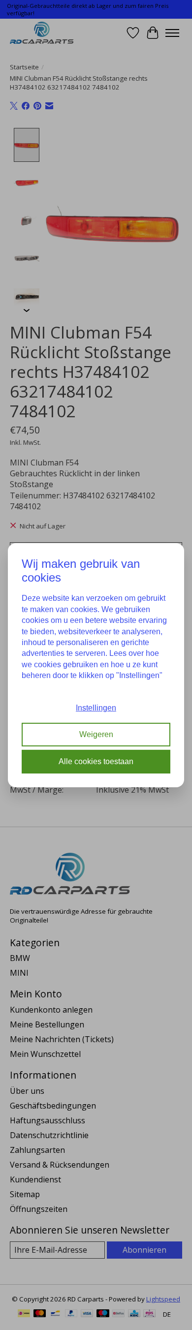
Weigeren (96, 734)
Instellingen (96, 708)
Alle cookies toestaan (96, 761)
